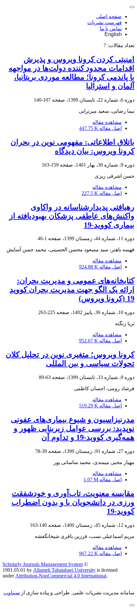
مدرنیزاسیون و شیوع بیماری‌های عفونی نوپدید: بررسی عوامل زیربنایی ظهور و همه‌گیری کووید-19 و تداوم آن (72, 428)
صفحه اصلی (109, 16)
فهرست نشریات (104, 22)
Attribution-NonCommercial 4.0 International (60, 575)
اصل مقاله (100, 128)
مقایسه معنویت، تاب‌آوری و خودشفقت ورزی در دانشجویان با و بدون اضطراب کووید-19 (72, 502)
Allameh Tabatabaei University (64, 570)
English (113, 34)
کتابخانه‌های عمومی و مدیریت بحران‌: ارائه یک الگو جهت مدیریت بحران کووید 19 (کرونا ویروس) (72, 289)
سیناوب (12, 592)
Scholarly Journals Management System (43, 564)
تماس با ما (111, 28)
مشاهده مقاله (107, 122)
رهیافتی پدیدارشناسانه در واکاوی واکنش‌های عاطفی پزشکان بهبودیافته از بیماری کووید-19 (71, 216)
